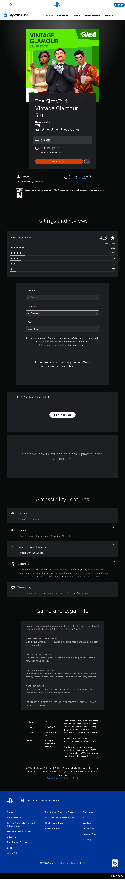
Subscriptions (92, 15)
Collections (63, 15)
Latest (49, 15)
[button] (79, 178)
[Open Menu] (3, 5)
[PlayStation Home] (57, 4)
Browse (109, 15)
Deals (77, 15)
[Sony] (117, 878)
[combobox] (62, 297)
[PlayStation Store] (17, 15)
